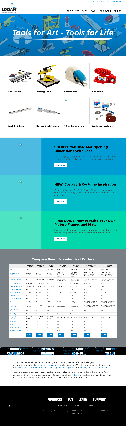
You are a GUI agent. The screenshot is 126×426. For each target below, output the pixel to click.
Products (72, 11)
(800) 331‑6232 (76, 413)
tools (76, 375)
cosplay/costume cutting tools (94, 367)
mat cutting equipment (47, 365)
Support (105, 11)
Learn (93, 11)
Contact (109, 1)
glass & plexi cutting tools (61, 367)
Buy (84, 11)
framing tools (21, 367)
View (29, 335)
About (102, 1)
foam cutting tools (38, 367)
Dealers (95, 1)
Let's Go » (60, 165)
